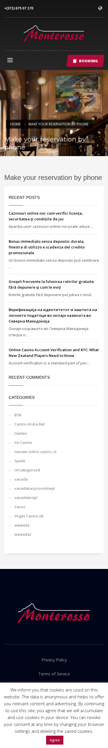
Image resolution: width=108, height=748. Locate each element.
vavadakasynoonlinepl (34, 488)
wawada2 (22, 534)
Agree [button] (55, 740)
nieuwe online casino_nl (35, 451)
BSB (17, 414)
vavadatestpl (25, 497)
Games (20, 433)
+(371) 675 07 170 (18, 8)
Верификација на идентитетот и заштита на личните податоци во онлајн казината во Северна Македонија (53, 315)
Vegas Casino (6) (28, 515)
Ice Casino (23, 442)
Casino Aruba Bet (29, 424)
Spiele (19, 460)
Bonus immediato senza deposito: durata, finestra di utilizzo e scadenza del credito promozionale (47, 247)
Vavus (19, 506)
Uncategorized (27, 470)
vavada (21, 479)
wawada (21, 525)
